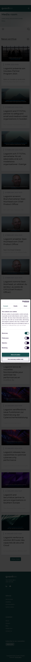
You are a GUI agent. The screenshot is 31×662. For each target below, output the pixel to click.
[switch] (27, 338)
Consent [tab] (5, 306)
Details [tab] (15, 306)
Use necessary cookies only (15, 359)
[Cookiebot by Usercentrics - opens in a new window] (22, 302)
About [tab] (25, 306)
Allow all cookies (15, 354)
